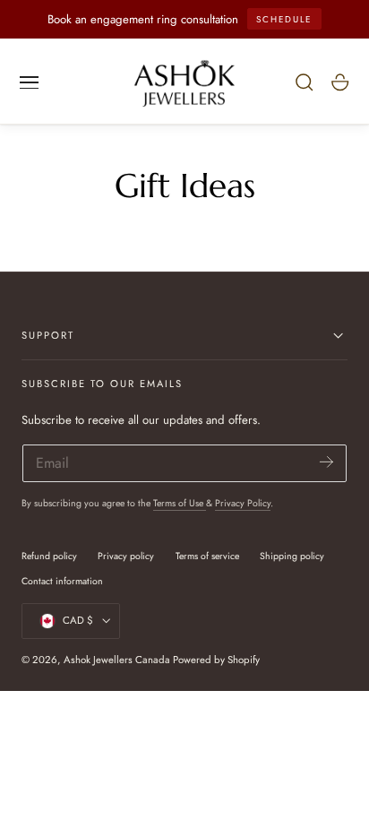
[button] (29, 82)
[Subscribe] (326, 462)
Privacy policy (126, 556)
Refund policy (49, 556)
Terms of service (207, 556)
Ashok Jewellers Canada (117, 659)
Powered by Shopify (216, 659)
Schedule (284, 19)
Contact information (62, 581)
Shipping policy (292, 556)
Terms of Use (179, 503)
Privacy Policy (242, 503)
